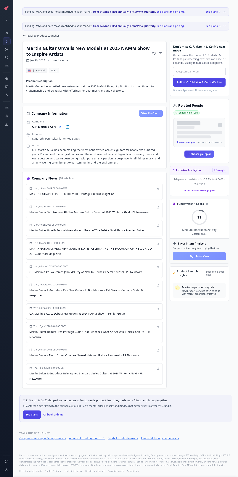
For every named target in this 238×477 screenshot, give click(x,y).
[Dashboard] (7, 33)
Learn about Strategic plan (201, 190)
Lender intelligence (73, 471)
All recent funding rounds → (87, 438)
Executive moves (116, 471)
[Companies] (7, 49)
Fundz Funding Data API (178, 465)
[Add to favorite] (154, 53)
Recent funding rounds (30, 471)
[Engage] (7, 108)
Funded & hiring (53, 471)
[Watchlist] (7, 79)
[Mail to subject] (160, 53)
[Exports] (7, 124)
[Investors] (7, 66)
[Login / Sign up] (7, 470)
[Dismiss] (224, 12)
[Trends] (7, 116)
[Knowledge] (7, 461)
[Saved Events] (7, 87)
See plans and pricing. (171, 11)
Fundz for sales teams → (123, 438)
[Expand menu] (7, 19)
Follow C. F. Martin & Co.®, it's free (199, 82)
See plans (32, 414)
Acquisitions (133, 471)
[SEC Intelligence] (7, 58)
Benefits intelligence (95, 471)
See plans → (213, 11)
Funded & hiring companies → (160, 438)
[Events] (7, 41)
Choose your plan (186, 142)
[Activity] (7, 95)
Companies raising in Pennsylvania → (42, 438)
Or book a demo (53, 414)
